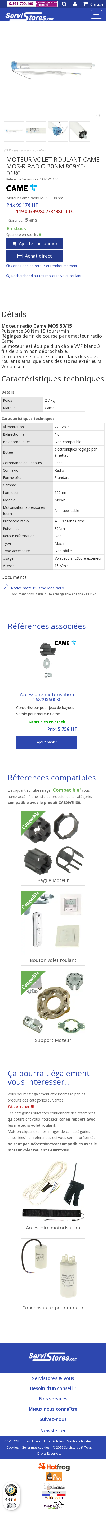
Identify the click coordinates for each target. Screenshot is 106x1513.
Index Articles (54, 1441)
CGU (17, 1441)
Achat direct (38, 256)
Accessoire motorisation (53, 1227)
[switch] (11, 1505)
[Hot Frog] (55, 1466)
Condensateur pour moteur (53, 1308)
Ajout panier (47, 742)
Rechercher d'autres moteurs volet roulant (46, 275)
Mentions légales (79, 1441)
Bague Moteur (53, 880)
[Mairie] (54, 1495)
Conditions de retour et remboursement (44, 265)
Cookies (13, 1447)
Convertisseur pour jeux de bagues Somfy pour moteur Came (45, 710)
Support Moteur (53, 1040)
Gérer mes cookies (35, 1447)
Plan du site (32, 1441)
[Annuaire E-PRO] (54, 1476)
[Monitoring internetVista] (54, 1504)
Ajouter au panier (38, 243)
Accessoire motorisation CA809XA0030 (47, 697)
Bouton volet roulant (53, 960)
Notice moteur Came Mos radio (37, 588)
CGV (7, 1441)
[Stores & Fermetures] (54, 1485)
